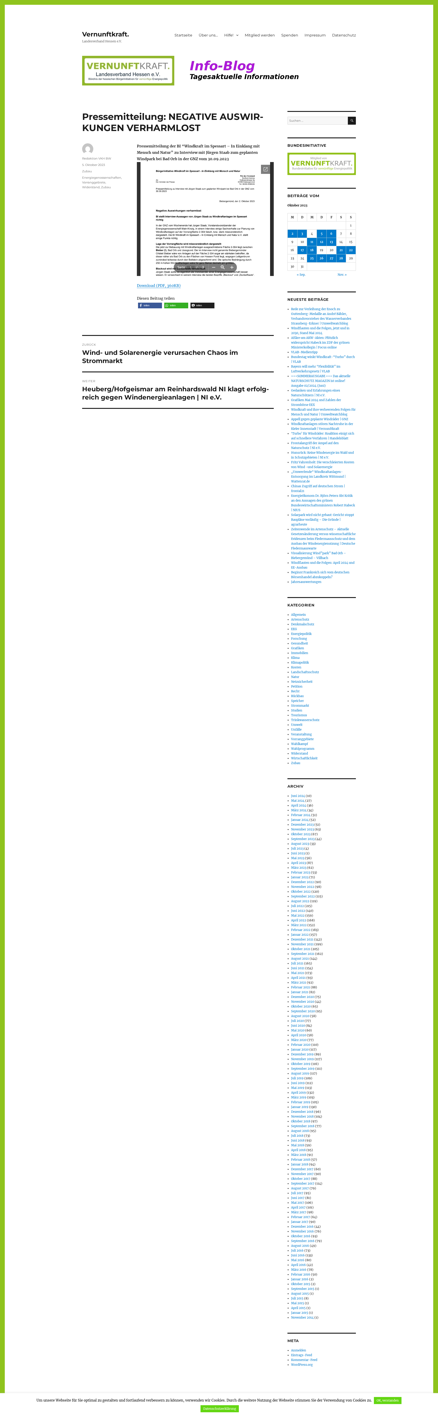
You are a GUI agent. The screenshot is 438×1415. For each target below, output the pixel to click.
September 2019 (303, 1069)
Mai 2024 (298, 801)
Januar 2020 (300, 1050)
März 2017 (298, 1212)
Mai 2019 (297, 1088)
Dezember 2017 (302, 1169)
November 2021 (302, 944)
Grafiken (297, 648)
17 (302, 250)
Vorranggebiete (93, 182)
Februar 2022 (300, 930)
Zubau (87, 171)
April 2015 (298, 1308)
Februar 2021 (300, 987)
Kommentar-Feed (304, 1360)
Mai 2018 (297, 1145)
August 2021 (300, 959)
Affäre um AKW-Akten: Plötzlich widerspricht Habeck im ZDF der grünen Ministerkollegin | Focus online (320, 342)
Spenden (289, 35)
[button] (150, 305)
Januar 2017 (299, 1222)
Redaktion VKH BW (96, 158)
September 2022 (303, 896)
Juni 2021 (298, 968)
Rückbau (297, 696)
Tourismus (299, 715)
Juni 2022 (298, 911)
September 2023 (303, 839)
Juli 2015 (297, 1298)
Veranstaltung (301, 734)
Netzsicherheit (302, 682)
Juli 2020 (297, 1021)
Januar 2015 (299, 1313)
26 (321, 258)
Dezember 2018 (302, 1112)
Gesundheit (299, 643)
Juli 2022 (297, 906)
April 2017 (298, 1207)
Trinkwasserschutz (305, 720)
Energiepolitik (301, 634)
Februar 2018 (300, 1160)
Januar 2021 (299, 992)
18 (311, 250)
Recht (295, 691)
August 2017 (300, 1188)
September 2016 (303, 1241)
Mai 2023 (297, 858)
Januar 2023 (299, 877)
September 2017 (302, 1184)
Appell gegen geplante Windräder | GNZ (319, 419)
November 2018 (302, 1117)
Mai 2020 (298, 1030)
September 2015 (302, 1289)
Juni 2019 (298, 1083)
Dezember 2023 (302, 825)
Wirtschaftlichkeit (304, 758)
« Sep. (301, 275)
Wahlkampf (299, 744)
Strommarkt (300, 706)
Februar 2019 (300, 1102)
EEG (294, 629)
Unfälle (296, 730)
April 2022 (298, 920)
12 (321, 242)
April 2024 (298, 805)
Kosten (296, 667)
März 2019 (298, 1097)
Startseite (183, 35)
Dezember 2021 (302, 939)
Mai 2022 (298, 916)
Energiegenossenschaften (101, 177)
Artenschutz (300, 619)
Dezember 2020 (302, 997)
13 (331, 242)
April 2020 (298, 1035)
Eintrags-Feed (301, 1355)
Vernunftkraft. (105, 34)
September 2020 (303, 1011)
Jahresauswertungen (306, 582)
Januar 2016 (299, 1279)
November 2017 (302, 1174)
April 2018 (298, 1150)
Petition (296, 686)
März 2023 (298, 868)
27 (331, 258)
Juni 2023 (298, 853)
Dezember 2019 (302, 1054)
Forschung (299, 639)
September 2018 (302, 1126)
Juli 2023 (297, 849)
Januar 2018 (299, 1164)
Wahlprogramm (302, 749)
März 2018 (298, 1155)
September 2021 (302, 954)
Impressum (315, 35)
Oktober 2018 (300, 1121)
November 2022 (302, 887)
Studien (296, 710)
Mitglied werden (260, 35)
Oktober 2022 (301, 892)
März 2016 (298, 1270)
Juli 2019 (297, 1078)
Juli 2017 (297, 1193)
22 (351, 250)
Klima (295, 658)
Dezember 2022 (302, 882)
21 (341, 250)
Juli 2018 (297, 1136)
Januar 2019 (299, 1107)
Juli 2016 (297, 1251)
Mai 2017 (297, 1203)
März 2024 (299, 810)
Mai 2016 (297, 1260)
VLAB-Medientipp (304, 352)
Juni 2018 (298, 1140)
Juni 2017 (298, 1198)
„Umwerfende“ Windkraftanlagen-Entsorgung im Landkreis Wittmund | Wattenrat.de (318, 476)
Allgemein (298, 615)
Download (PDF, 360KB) (159, 285)
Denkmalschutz (302, 624)
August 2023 (300, 844)
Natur (295, 677)
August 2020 (300, 1016)
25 (312, 258)
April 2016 (298, 1265)
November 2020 (302, 1002)
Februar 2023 (300, 872)
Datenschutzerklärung (219, 1409)
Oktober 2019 (300, 1064)
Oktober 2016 (300, 1236)
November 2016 (302, 1231)
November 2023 (302, 829)
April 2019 (298, 1093)
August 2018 (300, 1131)
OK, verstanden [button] (388, 1400)
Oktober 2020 (301, 1006)
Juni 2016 (298, 1255)
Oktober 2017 (300, 1179)
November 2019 (302, 1059)
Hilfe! (228, 35)
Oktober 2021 (300, 949)
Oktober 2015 (300, 1284)
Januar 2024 (300, 820)
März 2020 (299, 1040)
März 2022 (299, 925)
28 (341, 258)
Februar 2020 (300, 1045)
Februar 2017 (300, 1217)
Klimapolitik (300, 663)
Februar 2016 (300, 1274)
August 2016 (300, 1246)
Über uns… (208, 35)
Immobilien (299, 653)
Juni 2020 (298, 1026)
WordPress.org (302, 1365)
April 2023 (298, 863)
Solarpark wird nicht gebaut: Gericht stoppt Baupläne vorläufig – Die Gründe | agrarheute (322, 519)
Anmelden (298, 1350)
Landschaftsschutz (305, 672)
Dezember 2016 (302, 1227)
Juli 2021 (297, 963)
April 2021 (298, 978)
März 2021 (298, 983)
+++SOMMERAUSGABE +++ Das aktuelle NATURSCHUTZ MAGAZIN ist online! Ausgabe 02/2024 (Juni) (320, 381)
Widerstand (91, 187)
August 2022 (300, 901)
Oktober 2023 (300, 834)
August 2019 (300, 1073)
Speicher (297, 701)
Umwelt (296, 725)
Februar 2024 (300, 815)
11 (311, 242)
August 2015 (300, 1294)
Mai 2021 (297, 973)
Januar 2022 (300, 935)
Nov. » (342, 275)
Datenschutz (344, 35)
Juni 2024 (298, 796)
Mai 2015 (297, 1303)
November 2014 (302, 1318)
